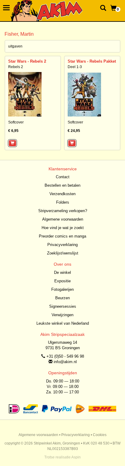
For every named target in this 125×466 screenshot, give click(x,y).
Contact (62, 177)
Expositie (62, 281)
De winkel (62, 272)
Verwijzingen (62, 315)
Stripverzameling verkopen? (62, 210)
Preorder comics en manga (62, 236)
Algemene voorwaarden (62, 219)
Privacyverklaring (62, 244)
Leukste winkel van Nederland (62, 323)
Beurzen (62, 298)
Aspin (76, 457)
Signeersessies (62, 306)
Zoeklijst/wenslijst (62, 253)
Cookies (99, 435)
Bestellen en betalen (62, 185)
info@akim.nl (65, 361)
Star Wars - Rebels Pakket (92, 61)
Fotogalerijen (62, 289)
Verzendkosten (62, 194)
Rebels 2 (15, 67)
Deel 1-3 (75, 67)
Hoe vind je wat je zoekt (63, 227)
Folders (62, 202)
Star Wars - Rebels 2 (27, 61)
